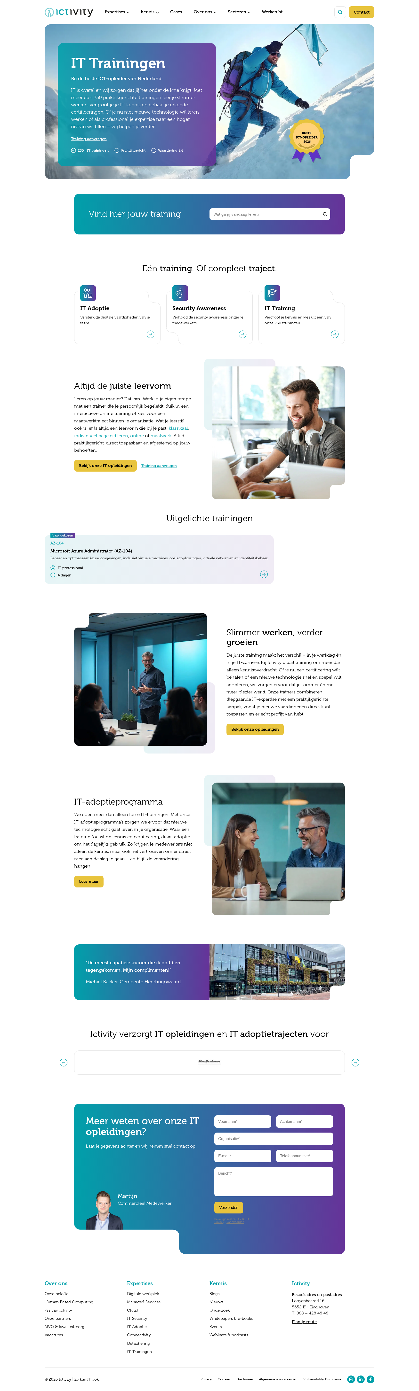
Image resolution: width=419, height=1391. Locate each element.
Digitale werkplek (143, 1294)
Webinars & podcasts (229, 1335)
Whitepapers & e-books (231, 1318)
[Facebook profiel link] (370, 1379)
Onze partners (58, 1318)
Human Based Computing (69, 1302)
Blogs (214, 1294)
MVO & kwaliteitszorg (64, 1327)
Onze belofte (56, 1294)
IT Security (137, 1318)
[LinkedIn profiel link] (361, 1379)
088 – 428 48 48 (312, 1313)
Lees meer (89, 881)
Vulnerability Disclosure (322, 1379)
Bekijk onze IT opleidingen (105, 465)
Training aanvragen (89, 139)
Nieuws (216, 1302)
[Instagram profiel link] (351, 1379)
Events (216, 1327)
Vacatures (54, 1335)
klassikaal (178, 428)
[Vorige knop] (63, 1062)
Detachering (138, 1343)
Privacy (206, 1379)
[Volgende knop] (355, 1062)
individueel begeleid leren (101, 435)
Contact (362, 12)
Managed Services (144, 1302)
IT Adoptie (137, 1327)
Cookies (224, 1379)
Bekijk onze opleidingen (255, 729)
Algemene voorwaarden (278, 1379)
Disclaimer (244, 1379)
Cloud (132, 1310)
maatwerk (161, 435)
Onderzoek (220, 1310)
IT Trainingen (139, 1352)
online (137, 435)
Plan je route (304, 1321)
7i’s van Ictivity (58, 1310)
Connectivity (139, 1335)
